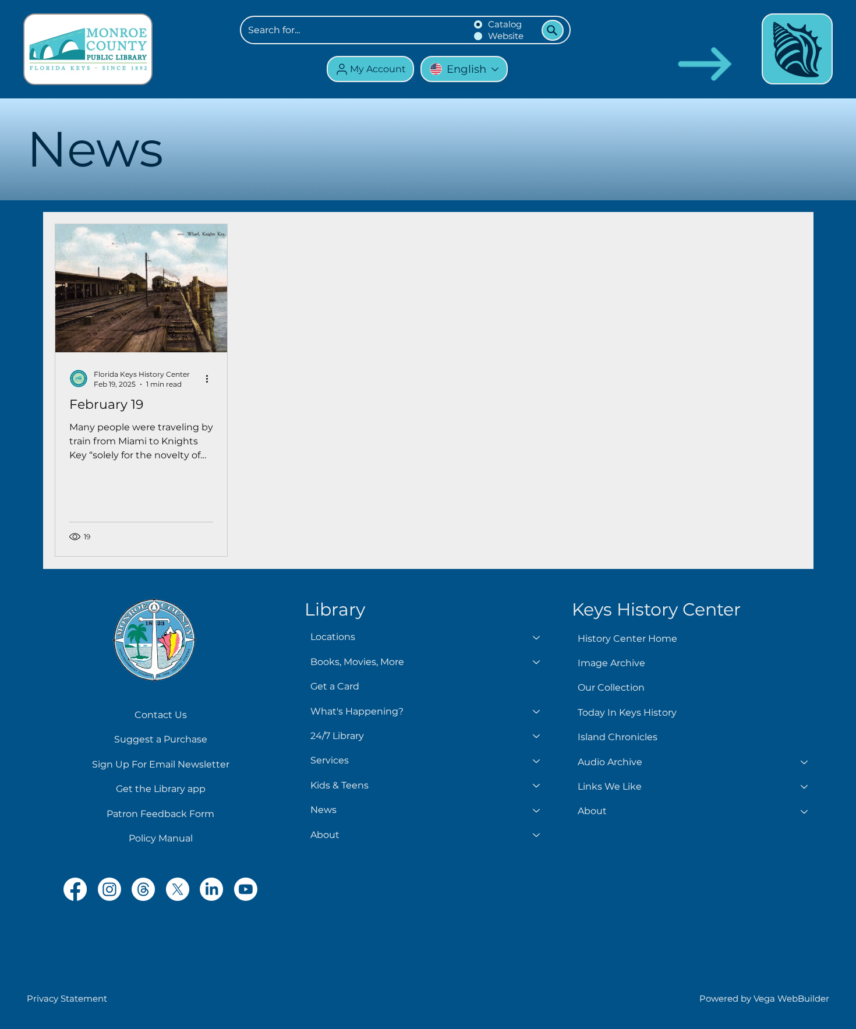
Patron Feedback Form (160, 813)
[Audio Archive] (804, 762)
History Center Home (627, 638)
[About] (536, 835)
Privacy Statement (67, 998)
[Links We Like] (804, 787)
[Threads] (143, 889)
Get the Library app (161, 788)
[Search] (553, 30)
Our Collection (611, 687)
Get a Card (334, 686)
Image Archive (611, 663)
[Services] (536, 760)
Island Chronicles (617, 736)
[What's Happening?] (536, 711)
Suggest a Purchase (160, 739)
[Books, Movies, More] (536, 662)
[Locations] (536, 637)
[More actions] (211, 379)
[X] (177, 889)
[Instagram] (109, 889)
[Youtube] (245, 889)
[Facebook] (75, 889)
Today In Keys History (627, 712)
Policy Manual (161, 838)
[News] (536, 810)
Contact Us (161, 714)
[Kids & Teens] (536, 785)
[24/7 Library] (536, 736)
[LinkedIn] (211, 889)
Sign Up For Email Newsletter (160, 764)
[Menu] (797, 48)
